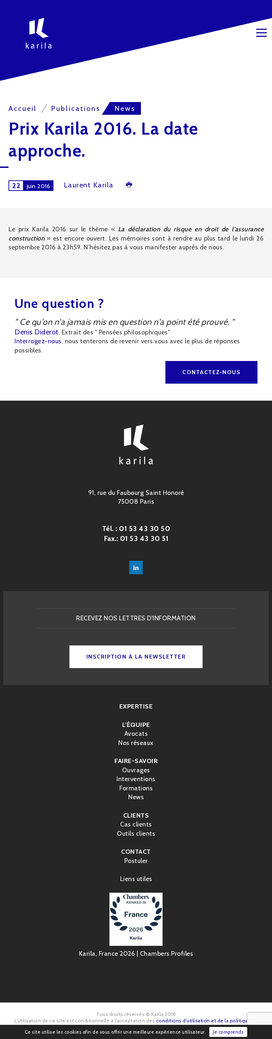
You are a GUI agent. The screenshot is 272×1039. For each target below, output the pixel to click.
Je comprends (228, 1032)
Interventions (136, 779)
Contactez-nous (211, 372)
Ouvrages (136, 770)
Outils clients (136, 833)
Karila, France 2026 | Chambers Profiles (136, 954)
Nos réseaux (136, 743)
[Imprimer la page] (129, 186)
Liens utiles (136, 879)
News (136, 797)
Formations (136, 788)
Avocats (136, 734)
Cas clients (136, 824)
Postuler (136, 861)
